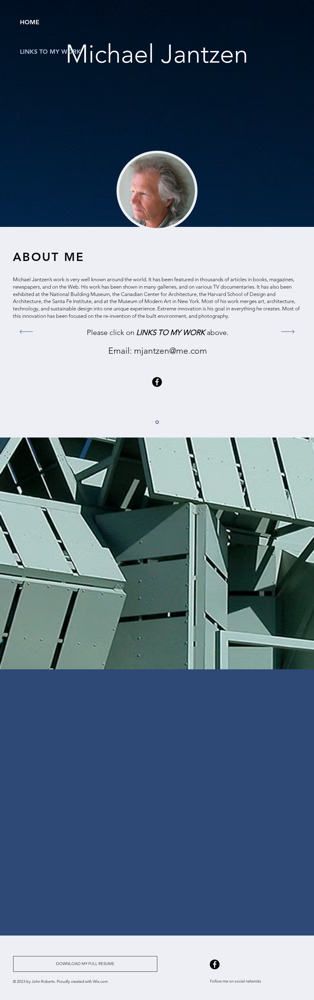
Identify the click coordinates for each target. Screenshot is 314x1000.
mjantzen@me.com (170, 351)
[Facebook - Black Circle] (157, 382)
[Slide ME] (157, 422)
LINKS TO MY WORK (50, 51)
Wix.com (100, 981)
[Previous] (26, 332)
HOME (29, 22)
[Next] (287, 332)
